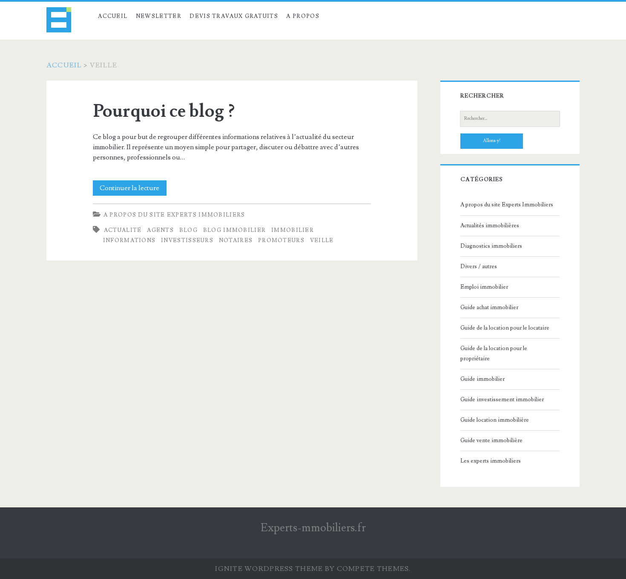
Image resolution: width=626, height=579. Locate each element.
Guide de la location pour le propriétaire (493, 353)
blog (188, 230)
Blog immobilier (234, 230)
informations (129, 240)
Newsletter (158, 16)
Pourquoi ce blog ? (164, 111)
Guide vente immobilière (491, 440)
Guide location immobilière (494, 420)
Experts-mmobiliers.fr (313, 528)
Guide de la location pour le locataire (504, 327)
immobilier (292, 230)
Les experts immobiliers (490, 460)
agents (160, 230)
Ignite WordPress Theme (269, 569)
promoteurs (281, 240)
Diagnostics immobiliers (491, 246)
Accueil (112, 16)
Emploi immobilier (484, 287)
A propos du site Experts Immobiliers (174, 214)
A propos (302, 16)
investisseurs (187, 240)
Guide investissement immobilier (502, 399)
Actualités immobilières (489, 225)
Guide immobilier (482, 379)
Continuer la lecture (133, 189)
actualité (123, 230)
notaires (236, 240)
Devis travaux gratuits (234, 16)
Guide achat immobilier (489, 307)
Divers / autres (478, 266)
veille (322, 240)
